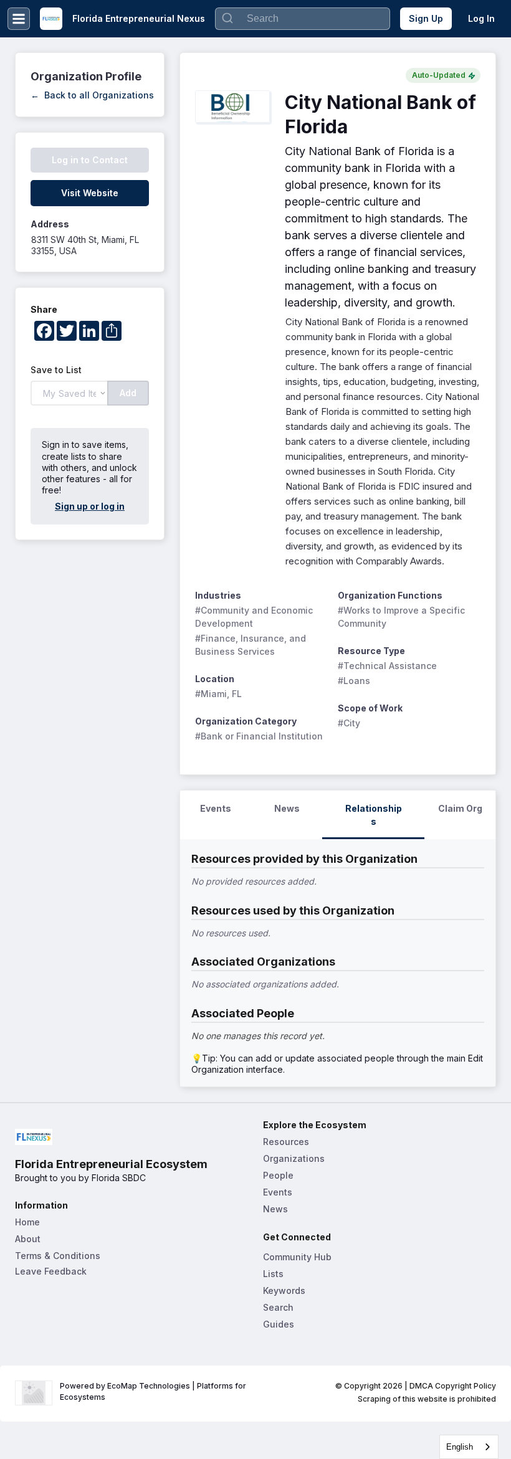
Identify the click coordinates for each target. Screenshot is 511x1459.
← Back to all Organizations (92, 95)
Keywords (284, 1290)
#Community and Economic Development (255, 617)
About (28, 1238)
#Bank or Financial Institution (259, 736)
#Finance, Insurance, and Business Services (251, 645)
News (275, 1209)
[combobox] (469, 1447)
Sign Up (426, 18)
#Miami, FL (218, 693)
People (278, 1175)
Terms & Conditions (57, 1255)
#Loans (354, 680)
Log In (481, 18)
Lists (273, 1273)
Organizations (294, 1158)
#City (349, 723)
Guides (278, 1324)
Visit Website (89, 193)
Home (27, 1222)
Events (277, 1192)
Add (128, 392)
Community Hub (297, 1257)
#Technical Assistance (387, 665)
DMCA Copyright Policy (452, 1385)
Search (278, 1307)
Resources (286, 1141)
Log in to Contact (90, 159)
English (459, 1447)
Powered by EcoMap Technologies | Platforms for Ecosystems (154, 1391)
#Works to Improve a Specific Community (402, 617)
